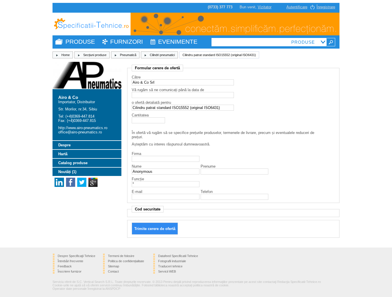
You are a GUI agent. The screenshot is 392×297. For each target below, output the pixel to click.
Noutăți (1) (67, 172)
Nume (136, 166)
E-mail (137, 191)
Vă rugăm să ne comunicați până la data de (168, 90)
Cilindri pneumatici (162, 55)
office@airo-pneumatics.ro (80, 132)
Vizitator (264, 7)
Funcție (138, 179)
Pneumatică (128, 55)
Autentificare (296, 7)
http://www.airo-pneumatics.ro (82, 128)
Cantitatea (140, 115)
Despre (64, 145)
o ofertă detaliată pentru (151, 102)
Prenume (208, 166)
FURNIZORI (126, 41)
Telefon (207, 191)
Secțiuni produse (94, 55)
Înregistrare (326, 7)
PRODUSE (80, 41)
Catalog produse (73, 163)
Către (136, 77)
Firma (136, 154)
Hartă (62, 154)
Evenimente (177, 41)
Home (65, 55)
